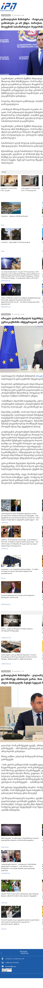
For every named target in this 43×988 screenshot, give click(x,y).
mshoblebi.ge (5, 873)
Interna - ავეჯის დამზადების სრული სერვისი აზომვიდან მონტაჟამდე (17, 630)
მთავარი (23, 951)
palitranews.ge (5, 604)
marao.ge (4, 903)
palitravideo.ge (5, 280)
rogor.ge (3, 929)
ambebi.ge (4, 522)
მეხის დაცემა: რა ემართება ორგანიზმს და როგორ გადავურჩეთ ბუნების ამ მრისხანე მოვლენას (20, 839)
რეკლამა (24, 953)
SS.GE (4, 172)
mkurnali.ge (5, 847)
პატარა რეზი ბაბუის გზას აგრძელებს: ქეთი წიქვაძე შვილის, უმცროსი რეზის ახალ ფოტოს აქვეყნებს (20, 895)
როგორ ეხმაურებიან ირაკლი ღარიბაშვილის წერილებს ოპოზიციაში (18, 596)
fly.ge (2, 225)
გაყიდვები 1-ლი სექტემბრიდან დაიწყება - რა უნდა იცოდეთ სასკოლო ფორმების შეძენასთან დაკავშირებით (19, 571)
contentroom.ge (6, 637)
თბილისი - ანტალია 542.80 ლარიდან (14, 216)
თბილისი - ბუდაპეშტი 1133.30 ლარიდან (15, 242)
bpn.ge (3, 578)
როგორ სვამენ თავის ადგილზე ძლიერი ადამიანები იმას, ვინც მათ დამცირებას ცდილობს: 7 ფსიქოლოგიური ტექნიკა (20, 922)
